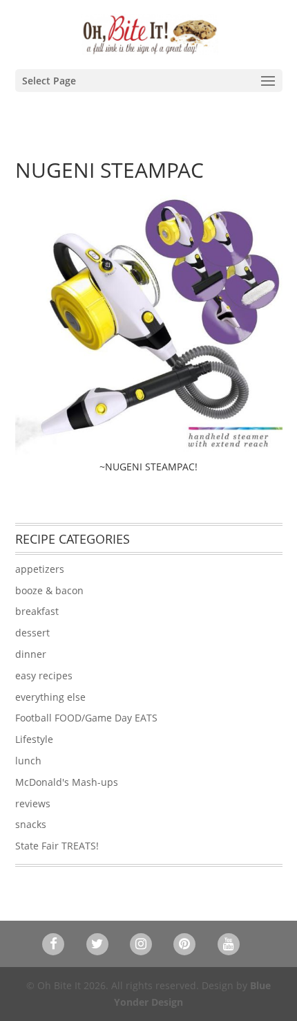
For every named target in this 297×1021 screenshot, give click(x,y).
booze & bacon (49, 590)
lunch (28, 760)
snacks (30, 824)
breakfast (37, 611)
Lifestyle (34, 739)
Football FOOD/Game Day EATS (86, 717)
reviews (32, 803)
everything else (50, 696)
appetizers (39, 569)
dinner (30, 654)
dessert (32, 632)
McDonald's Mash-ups (66, 782)
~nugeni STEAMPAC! (148, 466)
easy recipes (44, 675)
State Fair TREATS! (57, 845)
